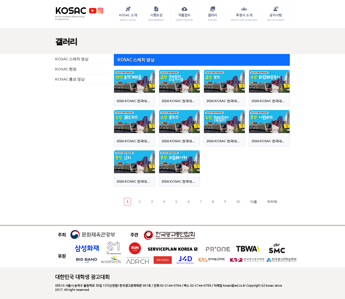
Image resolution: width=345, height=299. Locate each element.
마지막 (272, 201)
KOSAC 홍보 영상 (70, 79)
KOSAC (70, 10)
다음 (253, 201)
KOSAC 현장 (66, 69)
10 (238, 201)
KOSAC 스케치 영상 (71, 59)
